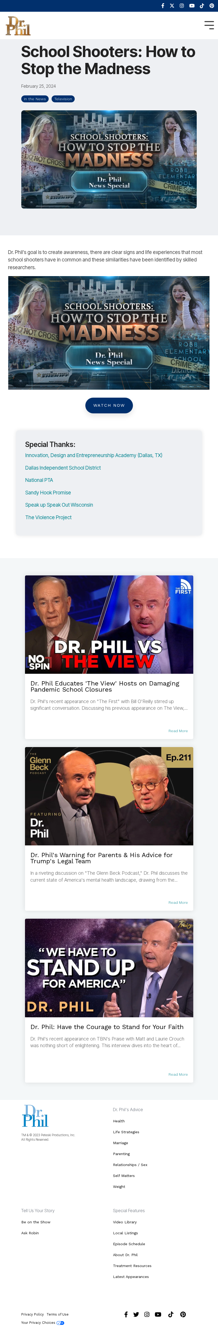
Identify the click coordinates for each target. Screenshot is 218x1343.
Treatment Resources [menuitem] (132, 1266)
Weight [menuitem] (119, 1186)
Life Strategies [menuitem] (126, 1132)
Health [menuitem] (119, 1121)
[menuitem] (160, 5)
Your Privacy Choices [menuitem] (38, 1323)
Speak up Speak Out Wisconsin (59, 505)
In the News (35, 99)
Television (63, 99)
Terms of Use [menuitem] (58, 1314)
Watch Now (109, 405)
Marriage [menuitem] (120, 1143)
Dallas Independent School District (63, 468)
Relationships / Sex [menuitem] (130, 1165)
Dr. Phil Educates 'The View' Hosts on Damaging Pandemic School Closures (104, 686)
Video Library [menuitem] (125, 1222)
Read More (178, 731)
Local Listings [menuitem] (125, 1233)
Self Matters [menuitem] (124, 1175)
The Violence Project (48, 517)
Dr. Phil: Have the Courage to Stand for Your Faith (107, 1027)
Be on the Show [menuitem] (36, 1222)
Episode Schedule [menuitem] (129, 1244)
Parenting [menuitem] (121, 1154)
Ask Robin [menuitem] (30, 1233)
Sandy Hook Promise (48, 493)
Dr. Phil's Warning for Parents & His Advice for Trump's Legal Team (101, 858)
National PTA (39, 480)
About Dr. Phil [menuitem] (125, 1255)
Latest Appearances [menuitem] (131, 1277)
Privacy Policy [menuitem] (32, 1314)
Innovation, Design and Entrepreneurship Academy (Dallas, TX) (93, 455)
